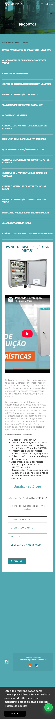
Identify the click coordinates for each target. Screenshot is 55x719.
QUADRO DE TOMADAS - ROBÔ (16, 223)
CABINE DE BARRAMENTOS (15, 73)
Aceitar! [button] (15, 713)
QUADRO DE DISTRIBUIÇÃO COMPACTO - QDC (23, 149)
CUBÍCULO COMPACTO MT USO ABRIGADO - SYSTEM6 (27, 233)
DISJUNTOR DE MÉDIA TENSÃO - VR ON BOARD (24, 139)
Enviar (18, 561)
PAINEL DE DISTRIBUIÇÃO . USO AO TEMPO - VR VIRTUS (24, 201)
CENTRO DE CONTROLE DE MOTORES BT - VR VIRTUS (26, 84)
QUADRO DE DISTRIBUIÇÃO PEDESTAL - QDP (22, 104)
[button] (25, 286)
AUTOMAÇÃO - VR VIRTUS (14, 115)
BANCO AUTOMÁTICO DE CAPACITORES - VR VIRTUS (26, 49)
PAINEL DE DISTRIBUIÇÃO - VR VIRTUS (19, 94)
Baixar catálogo (29, 487)
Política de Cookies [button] (16, 706)
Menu (48, 4)
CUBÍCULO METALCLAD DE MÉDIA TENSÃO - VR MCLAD (24, 187)
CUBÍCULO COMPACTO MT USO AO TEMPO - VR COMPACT (24, 174)
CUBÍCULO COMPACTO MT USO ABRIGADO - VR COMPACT (24, 127)
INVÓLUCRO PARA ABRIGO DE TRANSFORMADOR (25, 212)
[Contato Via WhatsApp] (48, 707)
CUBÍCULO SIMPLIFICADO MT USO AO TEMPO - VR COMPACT (25, 161)
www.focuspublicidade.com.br (32, 659)
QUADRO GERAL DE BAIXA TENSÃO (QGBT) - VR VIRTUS (24, 61)
